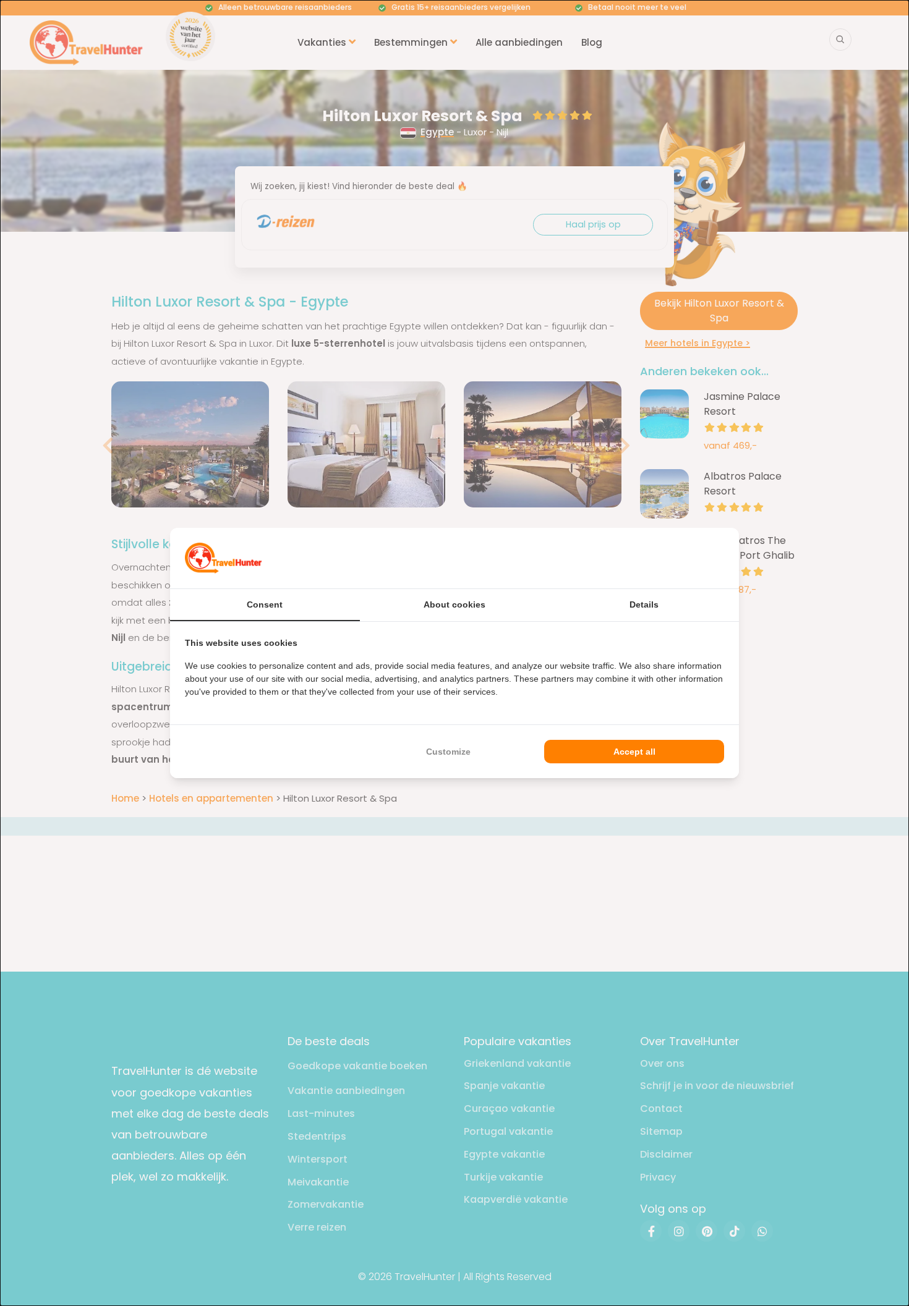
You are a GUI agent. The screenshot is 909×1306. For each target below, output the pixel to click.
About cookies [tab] (454, 604)
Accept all (634, 752)
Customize (448, 752)
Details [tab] (644, 604)
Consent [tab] (265, 604)
